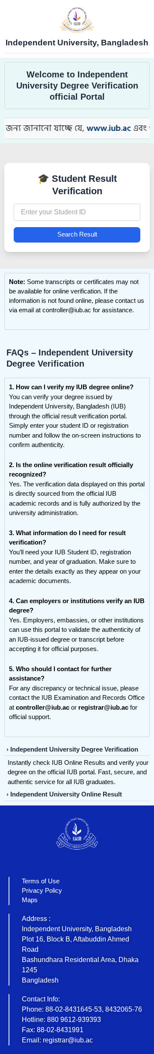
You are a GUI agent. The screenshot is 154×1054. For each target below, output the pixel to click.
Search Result (77, 234)
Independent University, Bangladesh (77, 42)
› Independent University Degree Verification (72, 749)
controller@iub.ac (66, 310)
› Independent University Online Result (64, 794)
